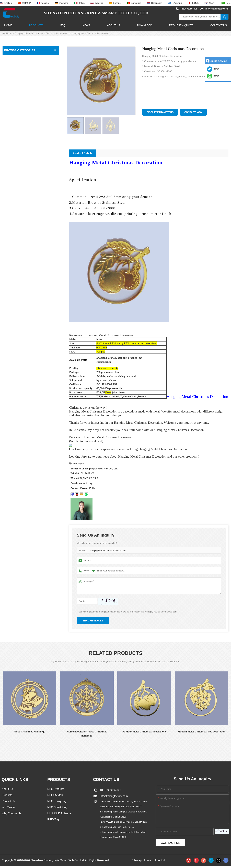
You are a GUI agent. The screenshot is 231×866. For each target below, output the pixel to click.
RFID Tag (10, 65)
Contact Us (218, 25)
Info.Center (8, 807)
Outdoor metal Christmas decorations (144, 731)
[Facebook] (225, 860)
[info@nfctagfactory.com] (81, 494)
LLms (147, 860)
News (86, 25)
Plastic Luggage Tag (16, 143)
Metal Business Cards (18, 164)
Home (8, 25)
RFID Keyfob (12, 93)
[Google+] (203, 860)
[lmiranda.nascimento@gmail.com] (72, 494)
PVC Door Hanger (15, 150)
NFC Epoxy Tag (56, 801)
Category (19, 33)
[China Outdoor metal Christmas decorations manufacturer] (144, 698)
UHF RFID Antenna (15, 122)
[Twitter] (218, 860)
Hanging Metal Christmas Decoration (107, 550)
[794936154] (77, 494)
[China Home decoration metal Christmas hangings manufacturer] (87, 698)
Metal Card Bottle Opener (20, 177)
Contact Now (193, 112)
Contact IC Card (13, 205)
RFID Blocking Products (18, 129)
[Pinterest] (196, 860)
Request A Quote (181, 25)
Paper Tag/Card (13, 191)
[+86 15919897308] (86, 494)
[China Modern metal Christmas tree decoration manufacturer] (201, 698)
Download (144, 25)
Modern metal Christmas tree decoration (201, 731)
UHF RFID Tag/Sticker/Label (20, 107)
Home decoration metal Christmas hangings (87, 733)
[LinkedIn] (211, 860)
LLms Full (159, 860)
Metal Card (31, 33)
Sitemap (137, 860)
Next (2, 748)
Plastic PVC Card (14, 136)
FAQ (62, 25)
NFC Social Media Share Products (23, 86)
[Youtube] (188, 860)
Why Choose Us (11, 813)
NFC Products (12, 79)
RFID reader (12, 115)
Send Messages (93, 620)
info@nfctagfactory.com (113, 796)
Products (36, 25)
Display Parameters (160, 112)
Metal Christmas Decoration (53, 33)
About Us (113, 25)
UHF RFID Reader (15, 100)
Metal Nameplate (16, 170)
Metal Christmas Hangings (29, 731)
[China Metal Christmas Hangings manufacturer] (29, 698)
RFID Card (11, 58)
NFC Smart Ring (57, 807)
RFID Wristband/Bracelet (18, 72)
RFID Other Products (16, 198)
